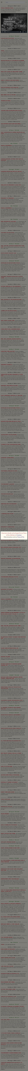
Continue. (19, 535)
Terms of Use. (20, 537)
